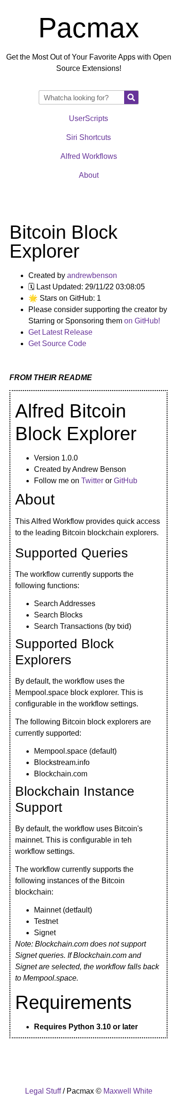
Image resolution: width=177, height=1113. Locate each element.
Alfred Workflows (88, 156)
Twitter (92, 481)
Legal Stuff (43, 1091)
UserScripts (88, 118)
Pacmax (88, 27)
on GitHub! (142, 321)
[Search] (131, 97)
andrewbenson (92, 275)
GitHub (125, 481)
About (89, 175)
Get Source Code (57, 343)
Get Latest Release (60, 332)
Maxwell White (127, 1091)
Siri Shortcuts (88, 137)
